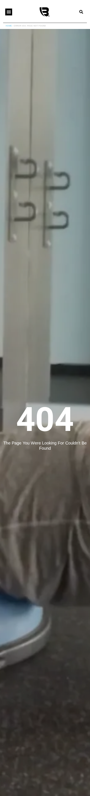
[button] (8, 12)
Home (9, 26)
